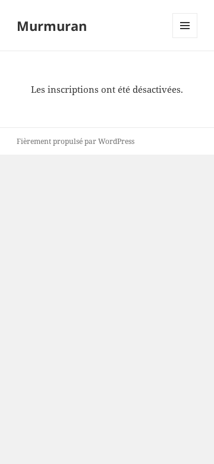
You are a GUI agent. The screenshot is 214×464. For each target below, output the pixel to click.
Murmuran (52, 26)
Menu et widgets (185, 37)
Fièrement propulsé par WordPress (75, 141)
